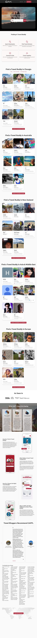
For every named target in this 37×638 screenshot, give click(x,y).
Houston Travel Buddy (5, 591)
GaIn (26, 85)
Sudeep (15, 379)
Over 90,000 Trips (22, 22)
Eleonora (26, 361)
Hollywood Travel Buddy (14, 598)
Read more (14, 560)
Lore (4, 150)
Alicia (4, 232)
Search (25, 20)
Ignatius (26, 297)
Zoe (26, 232)
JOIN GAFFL (29, 1)
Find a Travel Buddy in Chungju (18, 69)
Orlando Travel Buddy (14, 567)
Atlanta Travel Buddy (5, 576)
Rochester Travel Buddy (31, 571)
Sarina (4, 379)
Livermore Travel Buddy (14, 578)
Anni (15, 361)
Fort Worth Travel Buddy (31, 582)
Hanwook (16, 121)
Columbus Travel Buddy (14, 566)
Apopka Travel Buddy (22, 601)
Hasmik (4, 279)
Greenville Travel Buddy (22, 594)
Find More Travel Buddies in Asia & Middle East (18, 322)
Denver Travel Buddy (5, 577)
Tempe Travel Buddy (30, 578)
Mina (15, 297)
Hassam (15, 85)
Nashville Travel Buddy (14, 597)
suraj (26, 150)
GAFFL (11, 71)
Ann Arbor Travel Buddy (31, 566)
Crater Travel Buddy (30, 583)
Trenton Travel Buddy (5, 581)
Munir (15, 279)
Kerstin (4, 361)
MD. (14, 314)
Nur (3, 297)
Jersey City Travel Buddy (5, 578)
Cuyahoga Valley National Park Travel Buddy (30, 573)
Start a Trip (21, 1)
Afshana (26, 279)
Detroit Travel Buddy (30, 570)
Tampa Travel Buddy (5, 597)
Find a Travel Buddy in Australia (18, 135)
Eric (26, 214)
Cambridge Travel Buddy (22, 582)
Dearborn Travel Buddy (31, 569)
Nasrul (4, 314)
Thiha (4, 121)
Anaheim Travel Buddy (14, 599)
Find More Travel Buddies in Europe (18, 387)
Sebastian (5, 344)
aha (3, 103)
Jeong (26, 103)
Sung (4, 85)
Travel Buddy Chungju (23, 71)
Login (25, 1)
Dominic (15, 103)
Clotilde (4, 214)
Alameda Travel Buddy (22, 566)
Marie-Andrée (16, 232)
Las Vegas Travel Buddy (22, 573)
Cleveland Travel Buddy (31, 567)
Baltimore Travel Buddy (14, 584)
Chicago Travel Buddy (5, 570)
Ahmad (15, 250)
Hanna (15, 185)
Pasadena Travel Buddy (31, 577)
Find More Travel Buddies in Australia (18, 193)
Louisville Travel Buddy (31, 579)
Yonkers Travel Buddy (5, 600)
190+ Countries (16, 22)
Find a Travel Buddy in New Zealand (18, 200)
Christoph (16, 344)
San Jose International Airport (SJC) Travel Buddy (22, 597)
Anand (26, 344)
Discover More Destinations (18, 613)
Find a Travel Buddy (16, 71)
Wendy (4, 185)
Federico (15, 150)
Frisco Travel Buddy (30, 584)
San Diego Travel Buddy (5, 592)
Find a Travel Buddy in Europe (18, 329)
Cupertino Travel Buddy (14, 581)
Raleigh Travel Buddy (22, 583)
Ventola (15, 214)
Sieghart (4, 250)
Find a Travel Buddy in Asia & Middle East (18, 264)
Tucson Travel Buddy (31, 568)
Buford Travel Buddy (22, 567)
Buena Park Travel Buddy (22, 572)
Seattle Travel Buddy (5, 573)
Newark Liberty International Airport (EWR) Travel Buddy (22, 603)
